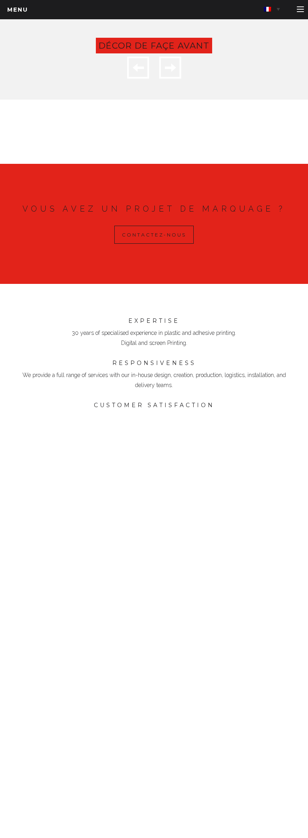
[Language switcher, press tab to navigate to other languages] (272, 9)
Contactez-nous (154, 235)
